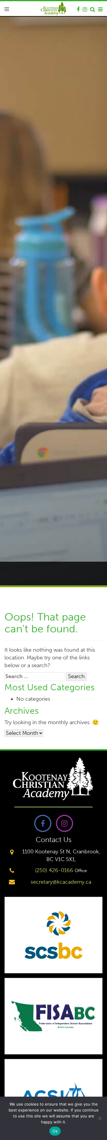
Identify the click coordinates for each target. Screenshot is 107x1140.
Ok (55, 1131)
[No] (100, 1118)
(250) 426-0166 (54, 870)
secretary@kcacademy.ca (61, 882)
